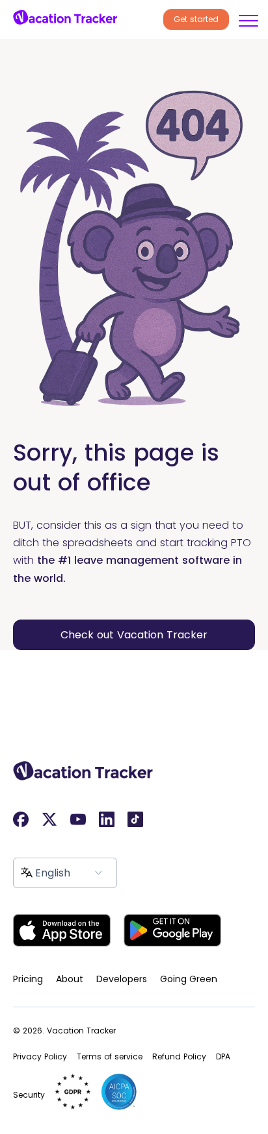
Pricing (28, 978)
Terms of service (109, 1056)
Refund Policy (179, 1056)
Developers (121, 978)
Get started (196, 19)
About (69, 978)
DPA (223, 1056)
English (52, 872)
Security (29, 1094)
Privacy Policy (40, 1056)
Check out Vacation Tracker (134, 634)
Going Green (188, 978)
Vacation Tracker (81, 1030)
